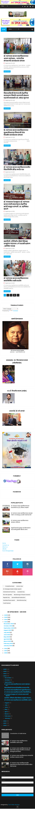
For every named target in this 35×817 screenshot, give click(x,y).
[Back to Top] (17, 807)
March (7, 714)
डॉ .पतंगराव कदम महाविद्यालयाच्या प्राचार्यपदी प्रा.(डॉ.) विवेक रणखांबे (20, 506)
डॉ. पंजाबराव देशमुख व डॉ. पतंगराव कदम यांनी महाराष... (16, 694)
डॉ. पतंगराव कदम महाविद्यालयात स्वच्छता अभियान (19, 521)
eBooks (4, 549)
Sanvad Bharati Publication (18, 597)
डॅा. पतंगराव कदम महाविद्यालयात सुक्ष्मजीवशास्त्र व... (17, 690)
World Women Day (21, 600)
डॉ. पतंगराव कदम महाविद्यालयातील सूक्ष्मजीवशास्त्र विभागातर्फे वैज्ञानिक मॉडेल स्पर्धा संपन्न (21, 764)
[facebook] (22, 6)
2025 (5, 617)
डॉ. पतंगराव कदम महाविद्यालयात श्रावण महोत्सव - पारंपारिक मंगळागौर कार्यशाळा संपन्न (16, 58)
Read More (7, 71)
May (6, 709)
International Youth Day (9, 592)
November (8, 678)
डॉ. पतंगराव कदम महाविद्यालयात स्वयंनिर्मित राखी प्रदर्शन (16, 279)
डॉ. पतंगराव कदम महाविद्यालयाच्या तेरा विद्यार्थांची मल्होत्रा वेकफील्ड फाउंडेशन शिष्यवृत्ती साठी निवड (20, 749)
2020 (6, 653)
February (8, 716)
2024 (6, 619)
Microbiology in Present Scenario (22, 594)
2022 (5, 648)
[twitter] (25, 6)
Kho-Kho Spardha (7, 594)
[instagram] (30, 6)
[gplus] (27, 6)
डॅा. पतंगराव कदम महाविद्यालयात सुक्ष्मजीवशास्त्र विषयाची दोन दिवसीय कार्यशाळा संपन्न (16, 132)
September (8, 682)
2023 (5, 622)
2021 (5, 650)
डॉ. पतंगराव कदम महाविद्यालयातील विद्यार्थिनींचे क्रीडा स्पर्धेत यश (17, 168)
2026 (5, 615)
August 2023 (8, 630)
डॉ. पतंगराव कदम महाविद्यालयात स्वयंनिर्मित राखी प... (18, 700)
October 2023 (8, 626)
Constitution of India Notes (18, 733)
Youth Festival (6, 603)
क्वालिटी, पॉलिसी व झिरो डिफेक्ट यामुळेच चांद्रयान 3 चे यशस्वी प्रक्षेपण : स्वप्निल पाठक (17, 243)
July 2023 (7, 632)
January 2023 (8, 645)
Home (3, 29)
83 (14, 295)
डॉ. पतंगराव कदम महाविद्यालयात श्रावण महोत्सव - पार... (17, 684)
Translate (15, 311)
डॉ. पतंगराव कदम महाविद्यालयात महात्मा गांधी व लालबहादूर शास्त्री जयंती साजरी (21, 514)
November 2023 (9, 624)
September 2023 (9, 628)
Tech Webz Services (14, 804)
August (7, 703)
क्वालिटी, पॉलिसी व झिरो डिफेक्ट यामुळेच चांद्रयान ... (18, 698)
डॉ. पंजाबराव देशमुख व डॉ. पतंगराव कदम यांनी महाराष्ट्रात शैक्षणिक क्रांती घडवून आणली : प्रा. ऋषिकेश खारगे (16, 205)
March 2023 (7, 641)
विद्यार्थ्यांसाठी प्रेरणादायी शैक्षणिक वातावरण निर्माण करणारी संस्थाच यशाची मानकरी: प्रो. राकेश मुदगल (16, 95)
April (6, 711)
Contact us (5, 545)
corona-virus (19, 586)
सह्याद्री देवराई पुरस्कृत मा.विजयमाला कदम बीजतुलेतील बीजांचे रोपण (21, 528)
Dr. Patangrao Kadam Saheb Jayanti (12, 589)
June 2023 (7, 634)
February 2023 (8, 643)
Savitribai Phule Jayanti (9, 600)
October (7, 680)
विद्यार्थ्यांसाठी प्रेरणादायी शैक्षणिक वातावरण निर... (17, 687)
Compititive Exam (9, 586)
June (6, 707)
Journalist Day (20, 592)
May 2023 (7, 637)
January (7, 718)
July (6, 705)
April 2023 (7, 639)
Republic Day (6, 597)
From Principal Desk (7, 551)
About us (4, 547)
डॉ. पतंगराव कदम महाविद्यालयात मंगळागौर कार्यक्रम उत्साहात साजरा (21, 756)
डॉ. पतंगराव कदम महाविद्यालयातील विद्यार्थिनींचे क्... (18, 692)
